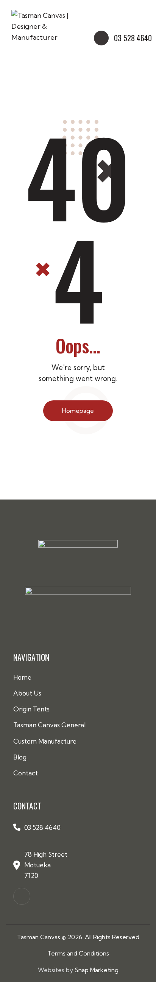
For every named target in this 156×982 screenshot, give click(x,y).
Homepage (78, 410)
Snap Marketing (97, 970)
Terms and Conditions (78, 953)
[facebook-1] (21, 896)
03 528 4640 (42, 827)
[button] (142, 12)
